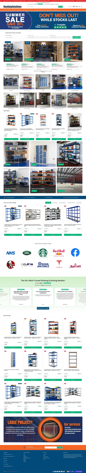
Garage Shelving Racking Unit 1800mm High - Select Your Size (58, 129)
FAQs (24, 455)
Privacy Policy (45, 456)
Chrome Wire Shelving (59, 90)
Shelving (5, 9)
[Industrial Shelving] (27, 81)
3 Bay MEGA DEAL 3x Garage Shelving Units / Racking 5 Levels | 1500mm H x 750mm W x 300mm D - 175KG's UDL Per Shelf (13, 225)
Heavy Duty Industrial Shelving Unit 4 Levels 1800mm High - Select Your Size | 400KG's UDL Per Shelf (11, 129)
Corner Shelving (54, 202)
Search (76, 37)
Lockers (30, 9)
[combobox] (45, 7)
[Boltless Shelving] (43, 100)
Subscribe (59, 447)
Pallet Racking (41, 9)
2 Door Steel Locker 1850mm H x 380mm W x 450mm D (11, 370)
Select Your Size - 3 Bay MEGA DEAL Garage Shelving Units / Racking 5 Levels (27, 129)
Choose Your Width (30, 35)
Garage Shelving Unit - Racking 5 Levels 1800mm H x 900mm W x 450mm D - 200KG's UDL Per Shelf (33, 338)
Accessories (55, 9)
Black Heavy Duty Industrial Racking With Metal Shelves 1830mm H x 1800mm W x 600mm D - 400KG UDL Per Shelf (75, 129)
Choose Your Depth (53, 35)
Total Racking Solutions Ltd (9, 471)
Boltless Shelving (43, 108)
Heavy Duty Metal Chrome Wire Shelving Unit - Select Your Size (43, 129)
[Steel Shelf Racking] (11, 100)
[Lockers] (43, 81)
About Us (44, 454)
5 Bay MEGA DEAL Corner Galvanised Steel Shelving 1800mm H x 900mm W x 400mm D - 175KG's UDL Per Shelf (72, 403)
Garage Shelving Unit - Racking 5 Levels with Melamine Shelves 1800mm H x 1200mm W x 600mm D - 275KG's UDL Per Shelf (33, 370)
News (44, 459)
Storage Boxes (35, 9)
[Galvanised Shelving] (27, 100)
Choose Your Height (8, 35)
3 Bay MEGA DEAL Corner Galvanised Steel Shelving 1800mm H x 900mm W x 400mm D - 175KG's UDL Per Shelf (32, 403)
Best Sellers (11, 90)
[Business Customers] (74, 100)
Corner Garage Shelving (75, 90)
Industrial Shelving (27, 90)
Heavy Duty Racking (62, 202)
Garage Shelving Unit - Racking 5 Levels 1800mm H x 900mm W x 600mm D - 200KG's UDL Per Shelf (53, 370)
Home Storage (79, 202)
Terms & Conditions (46, 457)
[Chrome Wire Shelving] (58, 81)
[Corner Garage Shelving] (74, 81)
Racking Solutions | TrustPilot (43, 308)
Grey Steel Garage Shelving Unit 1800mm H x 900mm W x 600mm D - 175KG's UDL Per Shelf (71, 370)
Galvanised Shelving (27, 108)
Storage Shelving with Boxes (59, 108)
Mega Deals (14, 9)
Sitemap (25, 461)
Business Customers (48, 9)
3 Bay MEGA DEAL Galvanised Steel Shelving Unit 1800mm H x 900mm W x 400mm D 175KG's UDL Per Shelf (32, 225)
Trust (24, 454)
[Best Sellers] (11, 81)
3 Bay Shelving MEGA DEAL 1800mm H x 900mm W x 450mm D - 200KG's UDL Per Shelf (72, 225)
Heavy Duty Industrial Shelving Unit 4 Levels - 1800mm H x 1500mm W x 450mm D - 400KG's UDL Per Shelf (52, 338)
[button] (10, 297)
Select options (13, 234)
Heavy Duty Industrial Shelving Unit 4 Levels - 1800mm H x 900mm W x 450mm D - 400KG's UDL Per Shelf (72, 338)
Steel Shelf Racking (11, 108)
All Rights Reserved (15, 471)
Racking (9, 9)
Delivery (25, 459)
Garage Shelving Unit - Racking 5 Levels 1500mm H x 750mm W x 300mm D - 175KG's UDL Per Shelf (13, 338)
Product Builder (25, 9)
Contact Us (25, 456)
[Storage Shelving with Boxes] (58, 100)
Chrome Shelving (19, 9)
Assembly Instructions (27, 457)
